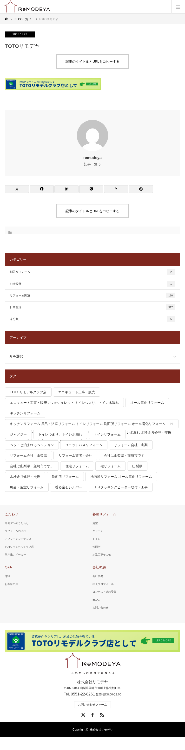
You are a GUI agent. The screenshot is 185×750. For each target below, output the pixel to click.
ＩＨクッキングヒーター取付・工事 (121, 487)
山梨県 (137, 466)
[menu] (178, 6)
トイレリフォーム (107, 434)
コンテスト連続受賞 (104, 591)
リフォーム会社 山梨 (131, 445)
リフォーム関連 (91, 295)
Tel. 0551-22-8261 (79, 694)
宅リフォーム (110, 466)
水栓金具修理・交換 (25, 477)
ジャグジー (18, 434)
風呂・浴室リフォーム (27, 487)
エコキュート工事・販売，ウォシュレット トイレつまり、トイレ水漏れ (64, 403)
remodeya (92, 158)
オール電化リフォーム (147, 403)
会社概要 (99, 567)
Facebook (92, 714)
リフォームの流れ (15, 530)
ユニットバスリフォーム (83, 445)
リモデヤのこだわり (17, 523)
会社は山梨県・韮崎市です (124, 455)
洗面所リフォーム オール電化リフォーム (121, 477)
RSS (101, 714)
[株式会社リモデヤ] (92, 664)
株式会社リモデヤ (101, 729)
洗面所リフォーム (65, 477)
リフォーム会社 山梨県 (28, 455)
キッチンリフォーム (25, 413)
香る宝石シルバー (68, 487)
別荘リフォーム (91, 272)
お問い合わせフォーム (92, 704)
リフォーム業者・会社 (75, 455)
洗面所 (96, 546)
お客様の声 (11, 584)
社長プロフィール (103, 584)
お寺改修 (91, 283)
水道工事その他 (101, 554)
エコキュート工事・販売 (76, 392)
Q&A (8, 567)
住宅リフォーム (77, 466)
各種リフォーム (104, 514)
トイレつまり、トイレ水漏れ (60, 434)
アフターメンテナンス (18, 538)
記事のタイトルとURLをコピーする (92, 61)
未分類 (91, 319)
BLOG (96, 599)
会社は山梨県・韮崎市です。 (32, 466)
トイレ (96, 538)
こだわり (11, 514)
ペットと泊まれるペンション (32, 445)
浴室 (95, 523)
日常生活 (91, 307)
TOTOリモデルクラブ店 (28, 392)
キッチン (97, 530)
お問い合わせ (100, 607)
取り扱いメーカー (15, 554)
